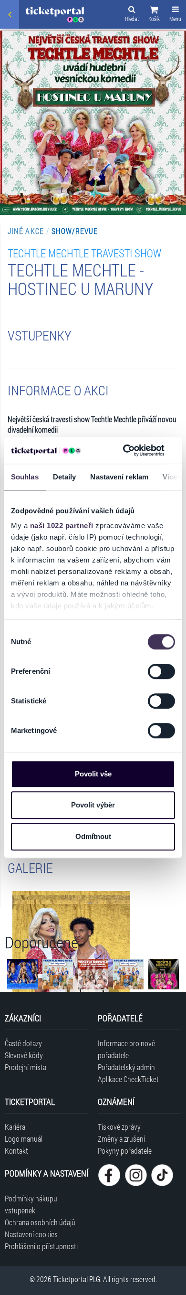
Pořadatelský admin (126, 1067)
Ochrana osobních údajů (40, 1222)
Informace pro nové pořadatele (126, 1049)
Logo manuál (23, 1139)
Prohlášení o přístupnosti (41, 1246)
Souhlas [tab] (25, 477)
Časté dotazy (23, 1043)
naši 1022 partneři (61, 525)
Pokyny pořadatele (125, 1151)
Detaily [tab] (64, 477)
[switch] (161, 671)
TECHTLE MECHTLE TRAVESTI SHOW (84, 252)
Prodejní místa (25, 1067)
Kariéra (15, 1127)
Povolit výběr (93, 805)
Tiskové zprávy (119, 1127)
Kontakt (16, 1151)
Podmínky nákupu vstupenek (31, 1204)
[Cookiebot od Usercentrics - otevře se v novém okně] (124, 450)
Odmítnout (93, 836)
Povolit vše (93, 774)
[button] (154, 15)
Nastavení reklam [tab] (119, 477)
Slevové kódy (24, 1055)
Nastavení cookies (31, 1234)
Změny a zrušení (121, 1139)
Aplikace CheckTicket (128, 1079)
